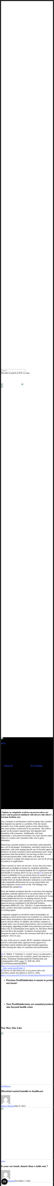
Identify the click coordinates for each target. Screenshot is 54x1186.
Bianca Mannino (8, 1106)
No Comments (36, 765)
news (3, 743)
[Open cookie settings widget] (4, 1181)
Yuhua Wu (8, 765)
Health (4, 1086)
